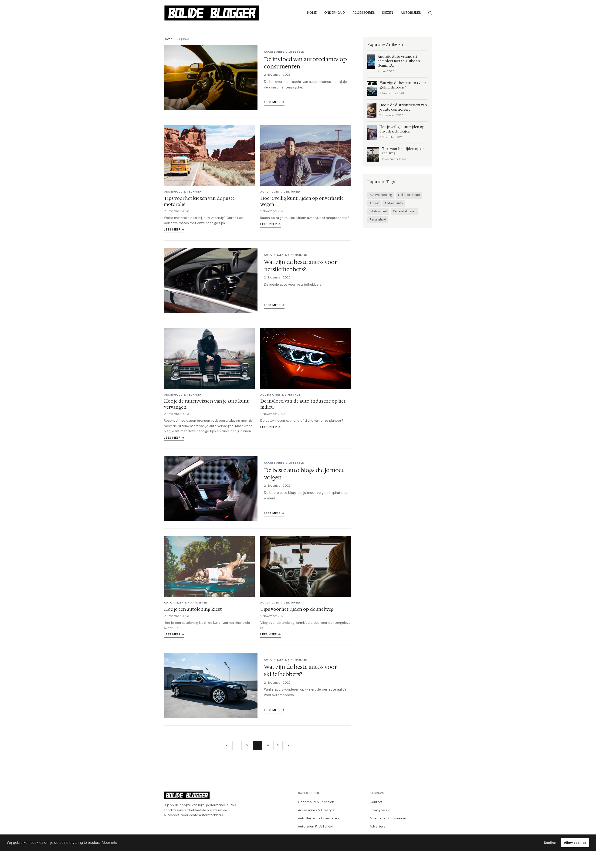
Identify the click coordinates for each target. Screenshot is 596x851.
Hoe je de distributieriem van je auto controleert (403, 107)
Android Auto (394, 203)
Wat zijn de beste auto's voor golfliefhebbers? (403, 85)
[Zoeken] (430, 13)
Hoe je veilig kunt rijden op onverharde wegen (302, 201)
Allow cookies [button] (575, 842)
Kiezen (387, 13)
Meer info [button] (109, 842)
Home (312, 13)
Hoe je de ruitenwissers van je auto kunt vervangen (206, 404)
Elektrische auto (409, 195)
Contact (376, 802)
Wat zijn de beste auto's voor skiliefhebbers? (300, 670)
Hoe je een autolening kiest (193, 609)
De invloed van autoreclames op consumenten (305, 63)
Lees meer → (274, 102)
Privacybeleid (380, 810)
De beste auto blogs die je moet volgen (304, 474)
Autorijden (411, 13)
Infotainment (378, 211)
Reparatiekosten (404, 211)
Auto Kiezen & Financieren (318, 818)
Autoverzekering (381, 195)
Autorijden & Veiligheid (315, 826)
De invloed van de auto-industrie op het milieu (302, 404)
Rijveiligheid (378, 219)
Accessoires (363, 13)
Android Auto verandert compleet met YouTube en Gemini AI (399, 61)
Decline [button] (550, 842)
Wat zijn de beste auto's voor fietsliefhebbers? (300, 265)
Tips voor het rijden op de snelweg (297, 609)
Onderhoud (334, 13)
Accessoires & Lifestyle (316, 810)
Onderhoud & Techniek (316, 802)
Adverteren (378, 826)
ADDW (374, 203)
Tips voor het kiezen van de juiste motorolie (199, 201)
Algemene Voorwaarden (388, 818)
